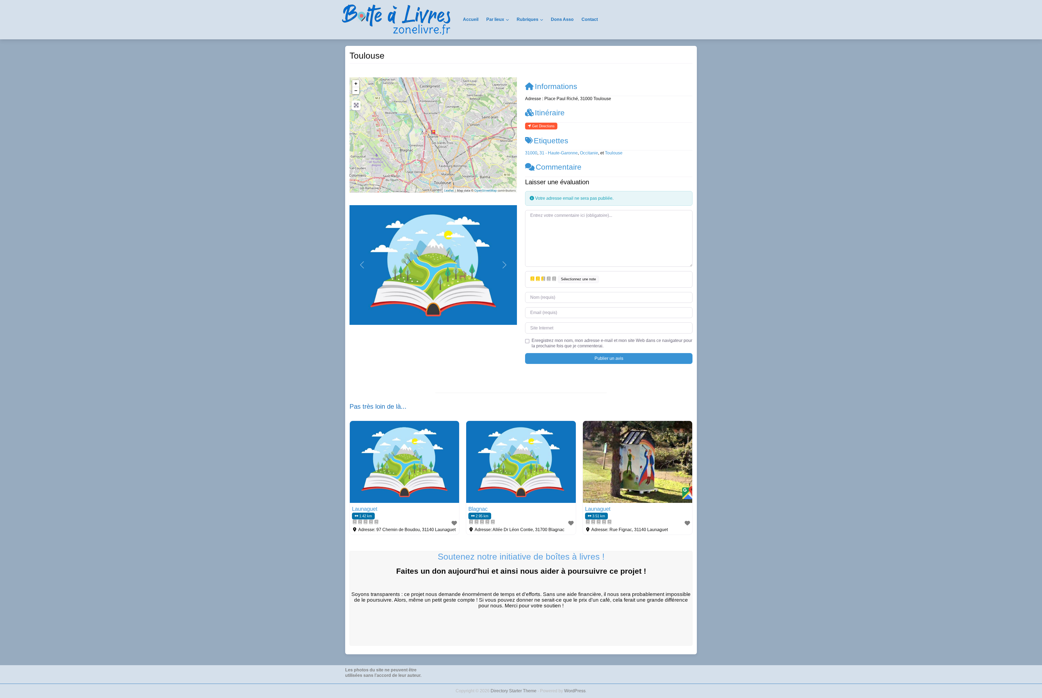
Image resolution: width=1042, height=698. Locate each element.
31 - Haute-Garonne (558, 153)
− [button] (355, 90)
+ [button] (355, 83)
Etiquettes (551, 141)
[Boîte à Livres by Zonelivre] (396, 19)
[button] (362, 265)
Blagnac (478, 509)
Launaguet (364, 509)
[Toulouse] (433, 132)
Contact (590, 19)
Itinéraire (550, 113)
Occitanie (589, 153)
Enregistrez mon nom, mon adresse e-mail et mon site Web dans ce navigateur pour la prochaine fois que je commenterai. (612, 343)
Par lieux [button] (495, 19)
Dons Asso (562, 19)
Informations (556, 86)
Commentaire (559, 167)
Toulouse (613, 153)
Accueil (470, 19)
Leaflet (449, 190)
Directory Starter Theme (514, 691)
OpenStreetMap (485, 190)
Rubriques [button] (527, 19)
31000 (531, 153)
